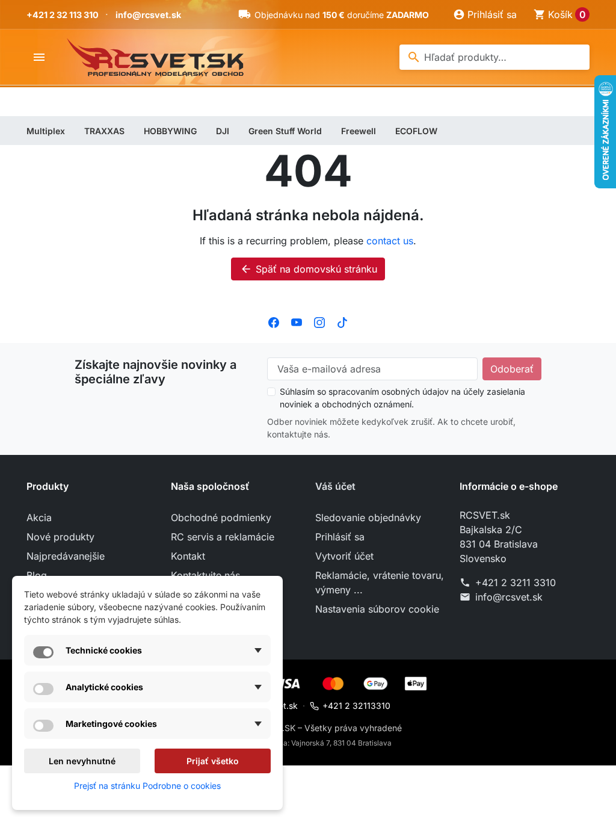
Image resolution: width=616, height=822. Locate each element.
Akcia (39, 517)
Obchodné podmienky (221, 517)
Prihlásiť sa (340, 537)
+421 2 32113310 (356, 705)
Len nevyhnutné (82, 761)
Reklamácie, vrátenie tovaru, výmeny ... (379, 582)
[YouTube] (296, 321)
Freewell (358, 131)
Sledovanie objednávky (368, 517)
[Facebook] (273, 321)
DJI (222, 131)
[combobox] (494, 57)
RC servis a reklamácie (222, 537)
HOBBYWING (170, 131)
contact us (389, 241)
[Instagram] (319, 321)
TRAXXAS (104, 131)
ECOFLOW (416, 131)
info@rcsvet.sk (148, 15)
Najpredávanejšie (65, 556)
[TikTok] (342, 321)
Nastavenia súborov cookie (377, 609)
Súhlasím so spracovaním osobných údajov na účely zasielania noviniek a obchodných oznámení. (402, 397)
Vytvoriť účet (344, 556)
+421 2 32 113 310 (62, 15)
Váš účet (335, 486)
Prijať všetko (212, 761)
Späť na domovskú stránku (308, 269)
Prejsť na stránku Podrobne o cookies (147, 785)
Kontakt (188, 556)
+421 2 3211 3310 (515, 582)
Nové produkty (60, 537)
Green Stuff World (285, 131)
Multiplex (45, 131)
